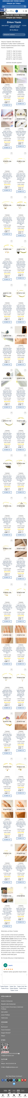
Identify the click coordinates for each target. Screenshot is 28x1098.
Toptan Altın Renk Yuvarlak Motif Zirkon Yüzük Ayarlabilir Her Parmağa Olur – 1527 (21, 868)
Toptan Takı (13, 986)
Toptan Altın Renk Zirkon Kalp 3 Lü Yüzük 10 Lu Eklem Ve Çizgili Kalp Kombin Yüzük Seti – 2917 (7, 912)
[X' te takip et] (11, 1080)
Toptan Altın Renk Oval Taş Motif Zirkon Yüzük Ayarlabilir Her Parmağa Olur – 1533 (7, 782)
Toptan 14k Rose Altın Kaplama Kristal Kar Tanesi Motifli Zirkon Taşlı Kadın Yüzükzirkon (7, 134)
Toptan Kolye (4, 988)
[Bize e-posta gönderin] (16, 1080)
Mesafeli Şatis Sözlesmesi (8, 1004)
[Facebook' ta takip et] (2, 1080)
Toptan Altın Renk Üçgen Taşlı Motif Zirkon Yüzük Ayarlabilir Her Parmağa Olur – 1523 (7, 825)
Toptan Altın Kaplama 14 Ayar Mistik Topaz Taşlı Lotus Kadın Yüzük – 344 (21, 133)
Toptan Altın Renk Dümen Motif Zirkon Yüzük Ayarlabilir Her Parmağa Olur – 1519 (21, 478)
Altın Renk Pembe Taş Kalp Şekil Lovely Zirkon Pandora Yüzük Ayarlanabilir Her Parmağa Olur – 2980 (7, 91)
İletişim (3, 1036)
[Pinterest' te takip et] (22, 1080)
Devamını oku (7, 105)
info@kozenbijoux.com (7, 1055)
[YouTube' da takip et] (25, 1080)
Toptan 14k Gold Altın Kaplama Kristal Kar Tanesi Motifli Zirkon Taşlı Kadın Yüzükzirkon (21, 90)
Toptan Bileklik (14, 988)
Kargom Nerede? (6, 1033)
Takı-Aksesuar (15, 25)
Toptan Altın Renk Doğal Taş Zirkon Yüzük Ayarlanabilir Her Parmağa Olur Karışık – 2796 (21, 264)
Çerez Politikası (5, 1015)
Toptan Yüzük (14, 990)
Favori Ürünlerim (5, 1030)
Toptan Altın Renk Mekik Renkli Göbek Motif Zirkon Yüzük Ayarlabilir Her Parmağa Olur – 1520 (7, 694)
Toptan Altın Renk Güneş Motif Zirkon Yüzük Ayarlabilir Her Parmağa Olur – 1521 (21, 521)
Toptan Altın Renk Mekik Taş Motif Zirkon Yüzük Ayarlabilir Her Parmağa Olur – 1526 (20, 694)
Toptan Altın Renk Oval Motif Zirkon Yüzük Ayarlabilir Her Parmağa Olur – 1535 (21, 737)
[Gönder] (25, 6)
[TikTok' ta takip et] (8, 1080)
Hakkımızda (4, 1018)
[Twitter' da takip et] (14, 1080)
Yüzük (24, 25)
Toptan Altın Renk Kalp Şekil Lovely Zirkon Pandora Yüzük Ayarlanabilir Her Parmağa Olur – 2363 (21, 565)
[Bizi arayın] (19, 1080)
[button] (16, 11)
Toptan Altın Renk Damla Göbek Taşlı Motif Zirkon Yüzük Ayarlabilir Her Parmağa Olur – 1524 (20, 177)
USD (3, 9)
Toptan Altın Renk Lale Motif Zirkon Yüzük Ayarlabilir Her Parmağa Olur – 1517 (7, 650)
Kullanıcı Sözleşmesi (7, 1001)
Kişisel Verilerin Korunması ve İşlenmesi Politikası (12, 1008)
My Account (4, 1027)
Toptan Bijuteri (4, 986)
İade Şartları (4, 1012)
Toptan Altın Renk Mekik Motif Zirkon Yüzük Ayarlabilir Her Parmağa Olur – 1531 (21, 650)
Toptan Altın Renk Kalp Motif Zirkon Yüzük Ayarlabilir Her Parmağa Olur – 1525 (7, 564)
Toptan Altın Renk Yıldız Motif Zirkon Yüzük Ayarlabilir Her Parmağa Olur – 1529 (7, 868)
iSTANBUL (5, 1053)
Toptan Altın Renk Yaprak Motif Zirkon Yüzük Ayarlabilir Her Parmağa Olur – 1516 (21, 824)
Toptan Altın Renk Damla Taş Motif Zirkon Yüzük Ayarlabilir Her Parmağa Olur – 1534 (20, 221)
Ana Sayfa (5, 25)
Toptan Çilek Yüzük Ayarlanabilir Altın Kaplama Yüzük (21, 910)
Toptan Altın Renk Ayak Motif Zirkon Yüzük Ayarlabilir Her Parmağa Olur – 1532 (7, 176)
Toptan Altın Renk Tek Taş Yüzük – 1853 (20, 781)
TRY (3, 13)
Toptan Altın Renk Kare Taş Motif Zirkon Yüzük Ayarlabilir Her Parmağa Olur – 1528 (21, 608)
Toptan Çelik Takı (22, 986)
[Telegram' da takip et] (14, 1083)
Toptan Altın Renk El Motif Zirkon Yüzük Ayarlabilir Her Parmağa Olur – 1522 (7, 521)
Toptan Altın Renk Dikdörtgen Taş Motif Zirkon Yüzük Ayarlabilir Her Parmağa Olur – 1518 (7, 265)
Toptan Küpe (22, 988)
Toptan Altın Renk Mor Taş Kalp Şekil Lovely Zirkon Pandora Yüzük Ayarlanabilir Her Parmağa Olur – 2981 (7, 738)
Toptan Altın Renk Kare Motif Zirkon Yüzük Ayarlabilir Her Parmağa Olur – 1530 (7, 608)
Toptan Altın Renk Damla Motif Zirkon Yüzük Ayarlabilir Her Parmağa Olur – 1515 (7, 220)
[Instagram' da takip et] (5, 1080)
